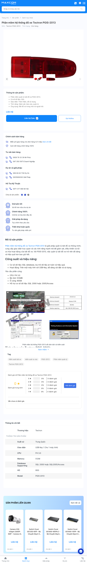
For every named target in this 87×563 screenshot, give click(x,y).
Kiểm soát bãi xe (15, 359)
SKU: (3, 26)
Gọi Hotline (70, 118)
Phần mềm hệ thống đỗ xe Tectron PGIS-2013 (24, 246)
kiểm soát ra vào (31, 359)
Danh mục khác (27, 18)
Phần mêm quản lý (60, 359)
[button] (7, 79)
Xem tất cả (75, 503)
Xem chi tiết (47, 142)
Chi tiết (9, 549)
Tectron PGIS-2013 (16, 364)
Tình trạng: (26, 26)
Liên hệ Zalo (29, 118)
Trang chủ (5, 18)
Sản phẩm (15, 18)
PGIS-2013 (45, 359)
